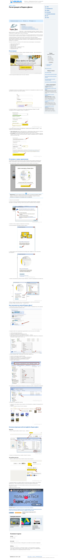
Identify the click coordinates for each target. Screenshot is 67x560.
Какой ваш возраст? (48, 85)
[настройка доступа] (26, 481)
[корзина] (26, 401)
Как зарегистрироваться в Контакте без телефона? (24, 507)
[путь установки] (26, 301)
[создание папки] (26, 353)
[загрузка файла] (26, 454)
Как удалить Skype (48, 72)
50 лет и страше (51, 60)
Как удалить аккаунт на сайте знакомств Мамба (50, 80)
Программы (48, 12)
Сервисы (47, 10)
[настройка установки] (26, 222)
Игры (47, 15)
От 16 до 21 (50, 57)
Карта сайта (30, 556)
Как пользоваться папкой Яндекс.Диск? (28, 27)
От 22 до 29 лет (50, 58)
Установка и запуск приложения (26, 26)
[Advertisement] (25, 14)
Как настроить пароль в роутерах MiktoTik (50, 77)
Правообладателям (39, 556)
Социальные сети (49, 8)
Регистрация (23, 25)
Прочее (47, 17)
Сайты (47, 6)
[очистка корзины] (26, 424)
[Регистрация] (26, 73)
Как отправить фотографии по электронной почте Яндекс (36, 527)
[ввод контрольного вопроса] (26, 156)
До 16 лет (49, 56)
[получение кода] (26, 127)
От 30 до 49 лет (50, 59)
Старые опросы (49, 64)
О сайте (33, 556)
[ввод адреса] (26, 108)
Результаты (48, 65)
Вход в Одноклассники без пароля (51, 74)
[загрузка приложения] (26, 191)
